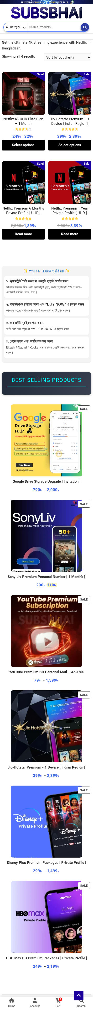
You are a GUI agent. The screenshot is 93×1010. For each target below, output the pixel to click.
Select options (23, 145)
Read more (23, 234)
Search (85, 27)
